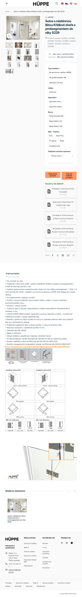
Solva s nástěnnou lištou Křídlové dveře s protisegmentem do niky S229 (17, 519)
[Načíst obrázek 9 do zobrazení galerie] (9, 58)
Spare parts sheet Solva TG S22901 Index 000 (63, 203)
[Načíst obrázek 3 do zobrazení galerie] (28, 45)
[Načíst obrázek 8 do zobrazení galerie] (37, 51)
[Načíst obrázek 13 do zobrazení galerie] (9, 64)
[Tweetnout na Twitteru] (58, 255)
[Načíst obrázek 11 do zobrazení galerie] (28, 58)
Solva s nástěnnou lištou (65, 54)
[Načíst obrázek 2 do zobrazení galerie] (18, 45)
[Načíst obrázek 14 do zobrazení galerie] (18, 64)
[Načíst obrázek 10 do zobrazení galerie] (18, 58)
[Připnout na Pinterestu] (63, 255)
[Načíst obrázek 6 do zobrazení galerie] (18, 51)
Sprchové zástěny (67, 57)
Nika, (59, 57)
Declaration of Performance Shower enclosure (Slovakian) (63, 230)
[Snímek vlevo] (69, 491)
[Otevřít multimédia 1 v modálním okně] (23, 28)
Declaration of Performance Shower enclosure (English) (63, 243)
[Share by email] (68, 255)
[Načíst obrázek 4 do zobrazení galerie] (37, 45)
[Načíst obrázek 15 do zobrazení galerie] (28, 64)
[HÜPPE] (12, 540)
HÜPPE (49, 17)
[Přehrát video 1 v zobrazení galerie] (9, 71)
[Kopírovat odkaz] (73, 255)
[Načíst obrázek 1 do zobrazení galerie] (9, 45)
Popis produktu (12, 273)
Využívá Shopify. (72, 593)
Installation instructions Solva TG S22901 (63, 190)
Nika (54, 54)
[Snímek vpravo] (74, 491)
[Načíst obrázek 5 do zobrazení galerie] (9, 51)
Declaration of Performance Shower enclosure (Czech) (63, 217)
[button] (6, 3)
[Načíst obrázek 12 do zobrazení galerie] (37, 58)
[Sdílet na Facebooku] (52, 255)
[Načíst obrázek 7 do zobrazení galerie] (28, 51)
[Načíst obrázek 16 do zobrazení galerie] (37, 64)
